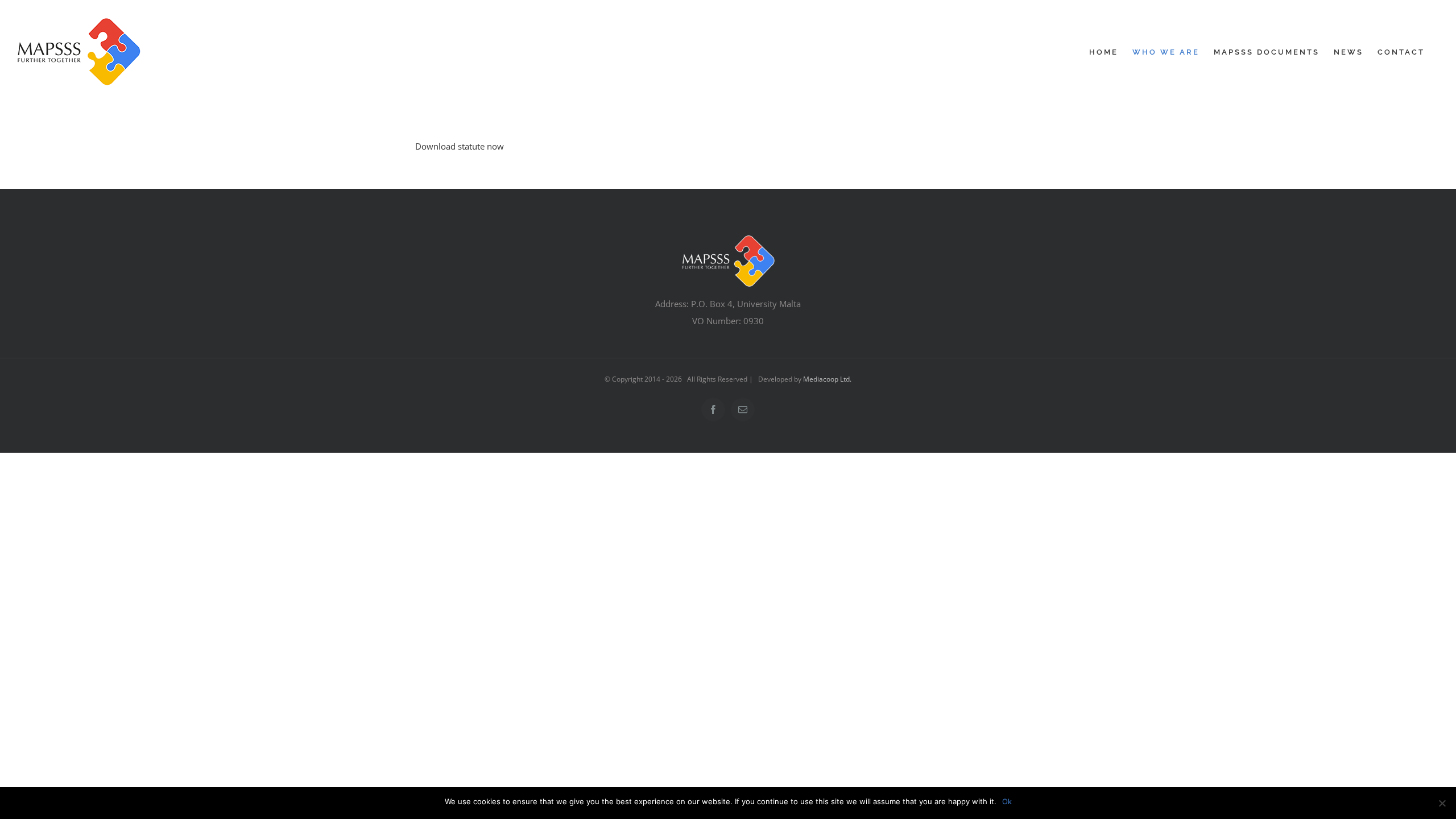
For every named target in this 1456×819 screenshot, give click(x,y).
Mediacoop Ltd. (827, 379)
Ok (1007, 801)
